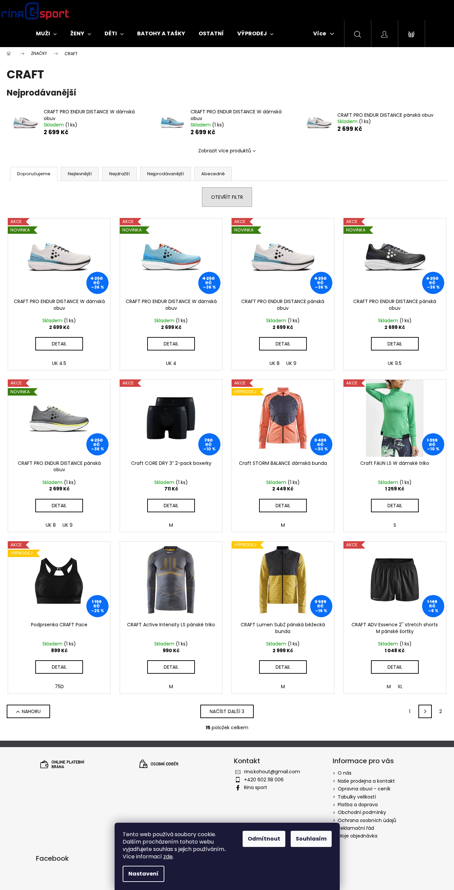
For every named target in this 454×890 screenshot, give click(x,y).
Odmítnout (264, 839)
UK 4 (171, 363)
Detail (59, 343)
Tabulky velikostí (357, 796)
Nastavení (143, 874)
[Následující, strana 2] (425, 711)
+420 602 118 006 (264, 779)
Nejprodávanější (165, 174)
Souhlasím (311, 839)
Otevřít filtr (227, 197)
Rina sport (255, 787)
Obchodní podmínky (362, 812)
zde (168, 856)
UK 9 (291, 363)
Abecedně (213, 174)
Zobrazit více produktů (224, 150)
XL (400, 686)
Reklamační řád (356, 828)
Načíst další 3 (227, 711)
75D (59, 686)
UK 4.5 (59, 363)
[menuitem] (46, 33)
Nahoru (31, 711)
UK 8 (275, 363)
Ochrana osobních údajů (367, 820)
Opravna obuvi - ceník (364, 788)
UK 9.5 (395, 363)
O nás (345, 773)
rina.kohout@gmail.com (272, 771)
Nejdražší (119, 174)
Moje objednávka (357, 835)
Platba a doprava (358, 804)
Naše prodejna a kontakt (366, 781)
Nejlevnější (80, 174)
